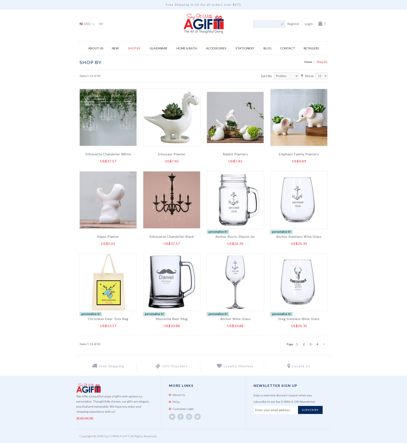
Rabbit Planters (235, 154)
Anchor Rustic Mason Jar (235, 236)
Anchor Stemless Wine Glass (299, 236)
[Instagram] (189, 417)
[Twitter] (172, 417)
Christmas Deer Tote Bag (108, 319)
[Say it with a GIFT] (204, 24)
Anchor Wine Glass (235, 319)
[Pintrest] (197, 417)
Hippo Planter (108, 236)
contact (287, 48)
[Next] (324, 344)
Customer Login (183, 409)
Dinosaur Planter (172, 154)
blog (267, 48)
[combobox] (267, 24)
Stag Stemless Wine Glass (299, 319)
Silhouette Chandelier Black (171, 236)
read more (84, 418)
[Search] (282, 23)
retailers (311, 48)
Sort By (266, 76)
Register (293, 24)
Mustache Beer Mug (172, 319)
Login (309, 24)
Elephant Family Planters (299, 154)
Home (308, 62)
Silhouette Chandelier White (108, 154)
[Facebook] (180, 417)
